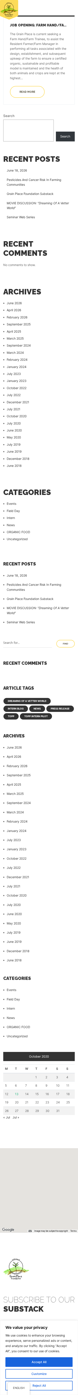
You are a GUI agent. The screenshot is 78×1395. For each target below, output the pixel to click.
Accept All (39, 1362)
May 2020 (14, 437)
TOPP (11, 716)
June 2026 (14, 303)
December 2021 (18, 402)
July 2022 (14, 395)
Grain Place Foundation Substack (30, 194)
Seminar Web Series (21, 217)
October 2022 (16, 388)
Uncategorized (17, 539)
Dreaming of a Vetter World (27, 701)
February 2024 (17, 359)
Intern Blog (16, 708)
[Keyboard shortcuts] (30, 1231)
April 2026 (14, 310)
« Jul (6, 1117)
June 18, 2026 (17, 170)
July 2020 (14, 423)
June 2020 (14, 430)
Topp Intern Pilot (36, 716)
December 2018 (18, 458)
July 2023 (14, 374)
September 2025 (19, 324)
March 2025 (15, 338)
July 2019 (14, 444)
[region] (39, 1357)
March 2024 (15, 352)
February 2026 (17, 317)
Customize (39, 1374)
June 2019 (14, 451)
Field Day (13, 511)
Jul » (16, 1117)
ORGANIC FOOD (18, 532)
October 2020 (17, 416)
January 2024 (16, 367)
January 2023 (16, 381)
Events (11, 503)
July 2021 (13, 409)
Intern (11, 518)
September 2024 (19, 345)
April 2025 (14, 331)
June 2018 (14, 465)
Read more (27, 91)
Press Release (60, 708)
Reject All (39, 1385)
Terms (73, 1231)
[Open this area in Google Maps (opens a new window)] (8, 1230)
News (11, 525)
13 (16, 1094)
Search (9, 116)
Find (65, 644)
